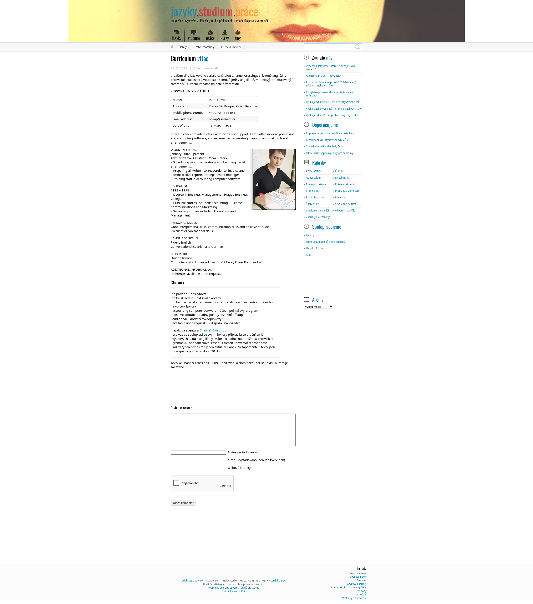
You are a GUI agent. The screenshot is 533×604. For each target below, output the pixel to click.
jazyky (176, 38)
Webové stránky (239, 467)
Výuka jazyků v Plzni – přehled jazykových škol (332, 115)
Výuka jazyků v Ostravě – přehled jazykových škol (334, 108)
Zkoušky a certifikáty (318, 217)
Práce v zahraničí (345, 184)
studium (194, 38)
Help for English (315, 248)
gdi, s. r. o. (226, 584)
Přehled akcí (313, 191)
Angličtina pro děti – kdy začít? (323, 76)
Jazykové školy (358, 573)
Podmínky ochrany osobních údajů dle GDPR (233, 587)
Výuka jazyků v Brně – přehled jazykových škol (332, 102)
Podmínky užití (230, 591)
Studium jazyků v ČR (346, 204)
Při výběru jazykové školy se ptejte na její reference (329, 93)
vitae (189, 58)
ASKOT (310, 255)
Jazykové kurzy (358, 577)
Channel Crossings (212, 330)
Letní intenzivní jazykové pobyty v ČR (327, 140)
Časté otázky (313, 171)
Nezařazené (342, 177)
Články (182, 47)
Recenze (340, 197)
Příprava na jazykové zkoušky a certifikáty (330, 133)
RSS (242, 591)
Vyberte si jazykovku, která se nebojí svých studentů (330, 67)
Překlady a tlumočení (347, 191)
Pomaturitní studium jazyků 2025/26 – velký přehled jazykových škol (331, 84)
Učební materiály (203, 47)
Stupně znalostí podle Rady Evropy (326, 146)
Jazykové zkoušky (356, 584)
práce (210, 38)
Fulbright (311, 235)
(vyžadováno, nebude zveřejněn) (256, 460)
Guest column (314, 177)
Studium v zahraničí (317, 210)
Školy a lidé (312, 204)
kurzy (225, 38)
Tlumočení (360, 594)
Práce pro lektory (316, 184)
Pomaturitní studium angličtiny (348, 587)
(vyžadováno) (242, 452)
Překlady (361, 591)
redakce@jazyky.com (193, 580)
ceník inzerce (278, 580)
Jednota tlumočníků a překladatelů (325, 242)
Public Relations (315, 197)
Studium (361, 580)
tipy (238, 38)
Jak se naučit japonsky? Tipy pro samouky (329, 153)
